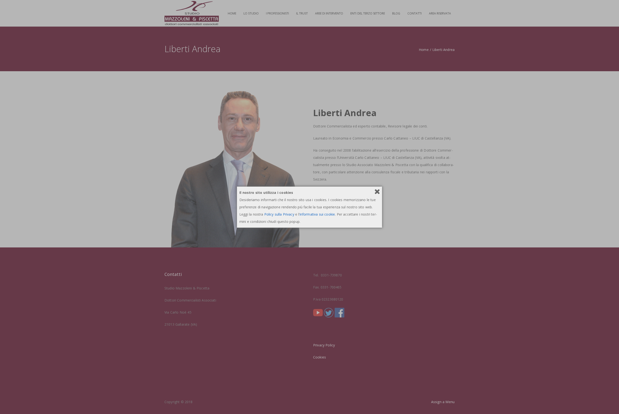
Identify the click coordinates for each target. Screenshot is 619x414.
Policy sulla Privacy (279, 214)
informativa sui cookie (317, 214)
